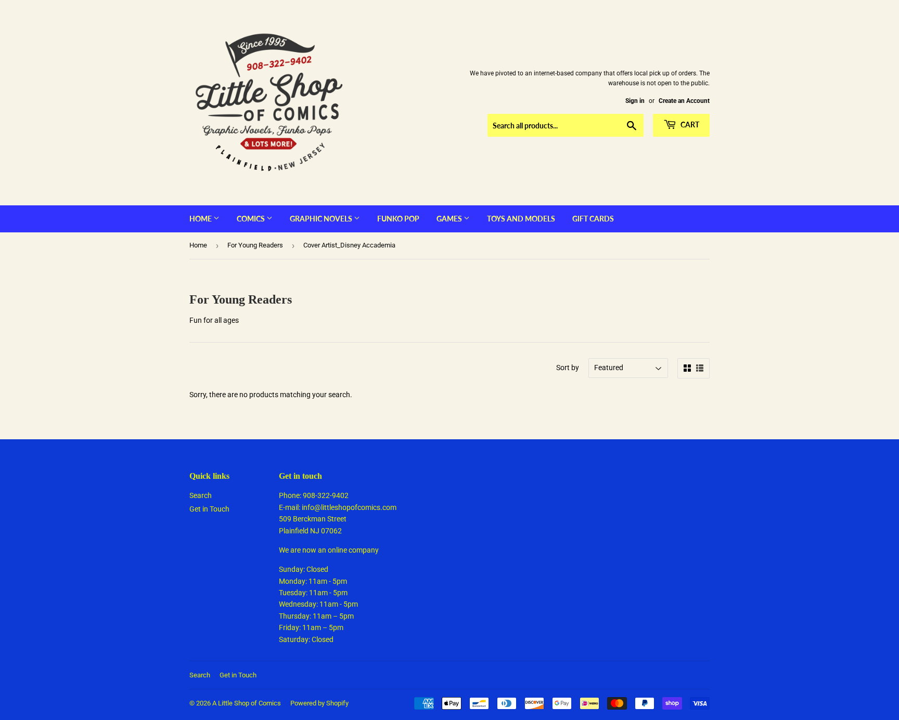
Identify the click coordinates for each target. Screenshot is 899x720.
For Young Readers (255, 245)
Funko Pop (398, 218)
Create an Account (684, 100)
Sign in (635, 100)
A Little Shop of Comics (246, 703)
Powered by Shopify (319, 703)
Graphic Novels (322, 218)
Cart (689, 124)
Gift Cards (593, 218)
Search (200, 495)
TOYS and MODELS (521, 218)
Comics (251, 218)
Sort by (567, 367)
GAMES (450, 218)
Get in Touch (209, 509)
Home (201, 218)
